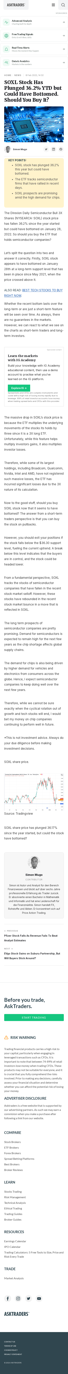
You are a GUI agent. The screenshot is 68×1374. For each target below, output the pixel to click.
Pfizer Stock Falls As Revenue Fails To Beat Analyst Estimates (31, 936)
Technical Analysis (15, 1202)
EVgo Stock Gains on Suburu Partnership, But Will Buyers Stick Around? (32, 953)
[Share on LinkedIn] (53, 149)
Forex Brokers (12, 1153)
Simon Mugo (20, 149)
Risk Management (15, 1197)
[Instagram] (18, 1298)
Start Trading (34, 1017)
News (17, 75)
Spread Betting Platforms (19, 1158)
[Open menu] (53, 5)
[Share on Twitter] (46, 149)
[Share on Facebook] (61, 149)
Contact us (9, 1342)
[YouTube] (39, 1298)
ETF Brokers (11, 1147)
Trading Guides (13, 1214)
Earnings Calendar (15, 1241)
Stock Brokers (12, 1142)
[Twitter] (28, 1298)
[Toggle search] (63, 5)
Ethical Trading (13, 1208)
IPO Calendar (12, 1246)
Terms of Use (10, 1346)
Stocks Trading (13, 1191)
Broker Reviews (13, 1169)
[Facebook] (7, 1298)
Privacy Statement (13, 1354)
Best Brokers (12, 1164)
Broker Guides (12, 1219)
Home (7, 75)
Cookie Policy (11, 1350)
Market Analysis (14, 1278)
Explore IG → (19, 388)
